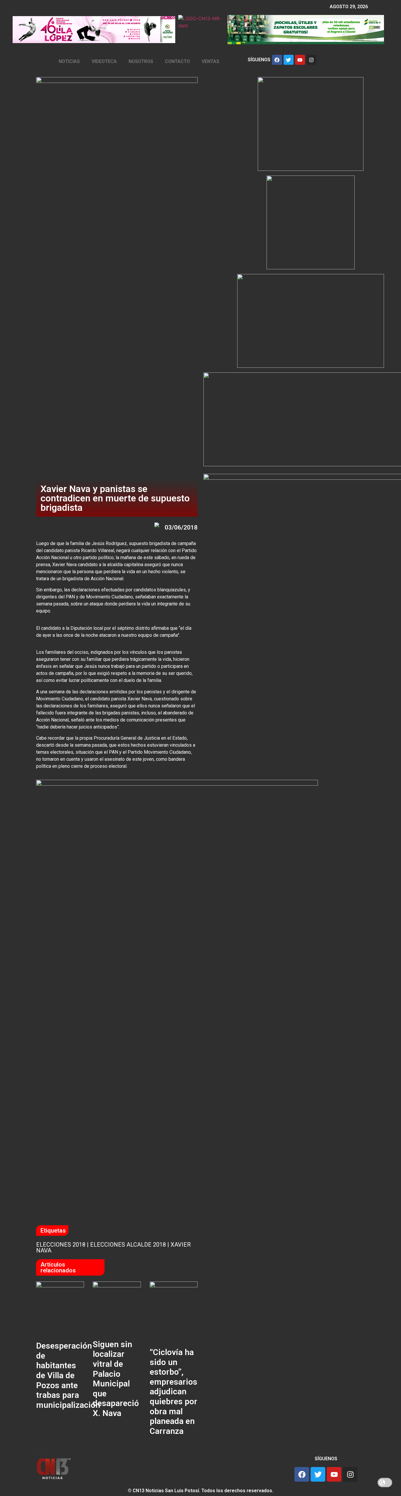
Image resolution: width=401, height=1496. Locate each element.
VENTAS (210, 61)
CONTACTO (177, 61)
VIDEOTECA (104, 61)
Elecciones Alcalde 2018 (128, 1244)
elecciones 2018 (60, 1244)
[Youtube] (300, 60)
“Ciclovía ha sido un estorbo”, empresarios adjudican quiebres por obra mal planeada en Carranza (173, 1391)
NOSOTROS (141, 61)
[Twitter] (289, 60)
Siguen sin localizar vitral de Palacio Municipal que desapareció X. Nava (116, 1379)
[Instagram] (311, 60)
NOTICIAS (69, 61)
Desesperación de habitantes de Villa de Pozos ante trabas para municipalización (68, 1375)
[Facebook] (277, 60)
